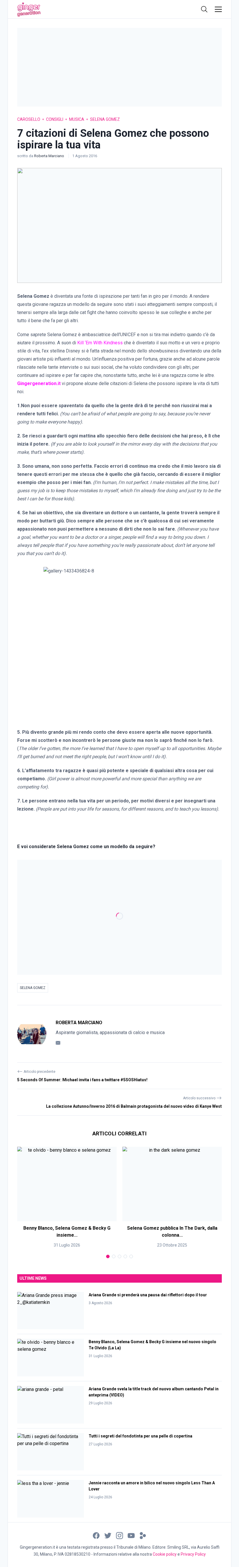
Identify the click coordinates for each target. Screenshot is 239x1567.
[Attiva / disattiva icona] (204, 9)
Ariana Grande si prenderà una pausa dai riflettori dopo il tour (148, 1295)
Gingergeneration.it (39, 383)
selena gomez (32, 988)
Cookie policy (165, 1554)
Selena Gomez (105, 119)
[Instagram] (119, 1535)
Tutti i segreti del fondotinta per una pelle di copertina (140, 1436)
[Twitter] (107, 1535)
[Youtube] (131, 1535)
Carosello (28, 119)
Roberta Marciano (49, 156)
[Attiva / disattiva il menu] (218, 9)
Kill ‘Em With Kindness (100, 342)
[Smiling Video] (142, 1535)
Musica (76, 119)
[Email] (58, 1042)
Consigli (54, 119)
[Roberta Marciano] (31, 1033)
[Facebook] (96, 1535)
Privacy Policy (193, 1554)
